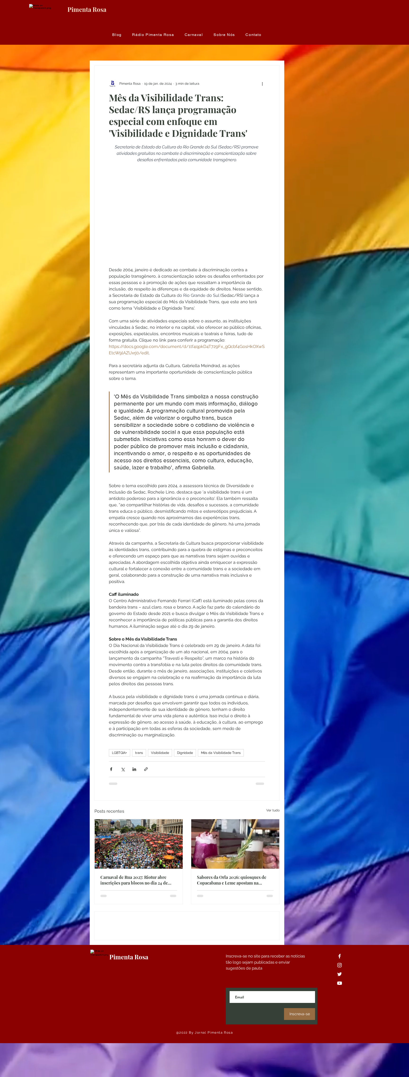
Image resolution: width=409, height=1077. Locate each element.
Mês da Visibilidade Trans (221, 753)
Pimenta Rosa (86, 9)
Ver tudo (273, 810)
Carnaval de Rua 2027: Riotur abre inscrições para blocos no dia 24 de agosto (134, 880)
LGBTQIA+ (119, 753)
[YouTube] (339, 1017)
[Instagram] (339, 999)
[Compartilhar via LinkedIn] (134, 769)
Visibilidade (160, 753)
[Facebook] (339, 990)
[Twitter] (339, 1008)
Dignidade (185, 753)
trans (139, 753)
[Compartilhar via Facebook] (111, 769)
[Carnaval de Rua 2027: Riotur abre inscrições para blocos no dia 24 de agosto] (139, 844)
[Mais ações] (262, 83)
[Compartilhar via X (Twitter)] (122, 769)
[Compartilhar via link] (146, 769)
